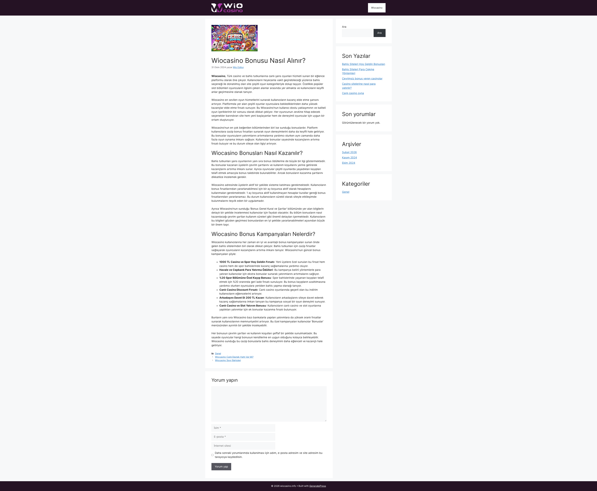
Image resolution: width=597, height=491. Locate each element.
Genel (218, 353)
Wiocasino (376, 7)
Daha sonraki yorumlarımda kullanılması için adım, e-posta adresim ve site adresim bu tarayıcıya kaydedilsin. (268, 454)
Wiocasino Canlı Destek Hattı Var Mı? (234, 357)
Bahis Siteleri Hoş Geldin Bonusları (363, 64)
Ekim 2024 (348, 162)
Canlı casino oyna (353, 93)
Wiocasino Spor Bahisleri (228, 360)
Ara (344, 26)
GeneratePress (317, 485)
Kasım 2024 (349, 157)
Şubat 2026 (349, 152)
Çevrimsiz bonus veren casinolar (362, 78)
